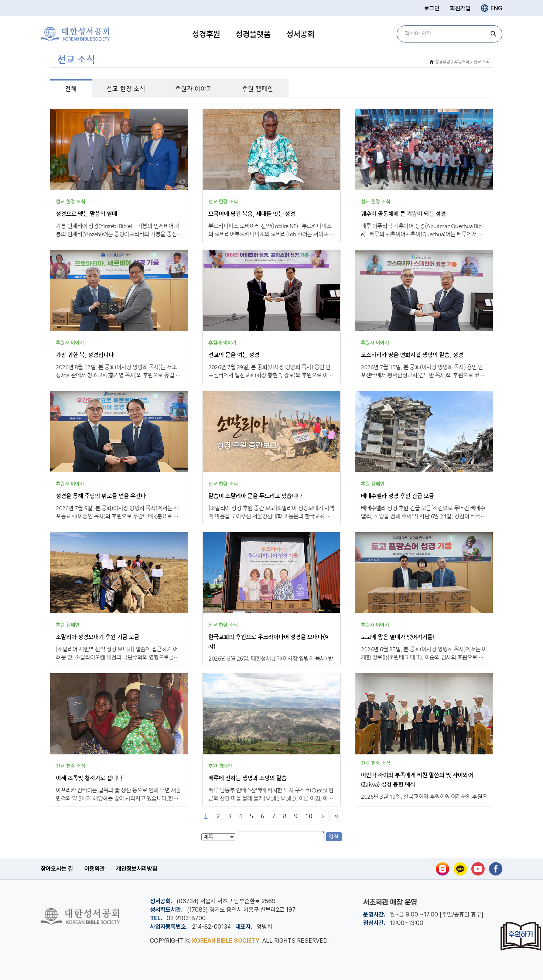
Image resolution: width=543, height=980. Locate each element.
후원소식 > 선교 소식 (471, 61)
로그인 (432, 8)
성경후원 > (444, 61)
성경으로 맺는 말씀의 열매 (86, 213)
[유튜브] (478, 869)
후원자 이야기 (193, 88)
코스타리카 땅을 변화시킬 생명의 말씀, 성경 (412, 355)
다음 (323, 816)
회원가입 (460, 8)
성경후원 (206, 34)
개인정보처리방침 (136, 868)
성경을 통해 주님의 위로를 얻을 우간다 (101, 496)
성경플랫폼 (253, 34)
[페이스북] (495, 869)
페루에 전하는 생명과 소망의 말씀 (247, 778)
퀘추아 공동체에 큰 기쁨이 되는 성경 (403, 213)
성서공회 (300, 34)
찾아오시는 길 (57, 868)
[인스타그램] (442, 869)
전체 (71, 88)
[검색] (493, 34)
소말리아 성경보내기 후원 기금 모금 (97, 637)
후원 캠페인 (257, 88)
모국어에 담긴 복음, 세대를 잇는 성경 (251, 213)
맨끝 (336, 816)
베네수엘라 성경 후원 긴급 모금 (397, 496)
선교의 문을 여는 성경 (233, 355)
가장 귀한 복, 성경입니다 (85, 355)
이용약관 (94, 868)
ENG (496, 8)
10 (309, 815)
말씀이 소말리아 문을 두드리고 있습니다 (255, 496)
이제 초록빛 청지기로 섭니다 (89, 778)
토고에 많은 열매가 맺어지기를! (398, 637)
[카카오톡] (460, 869)
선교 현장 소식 (126, 88)
